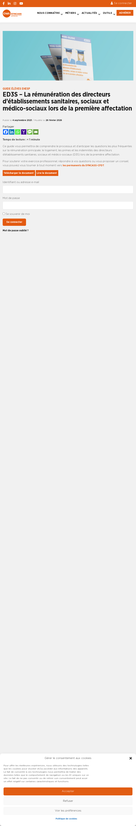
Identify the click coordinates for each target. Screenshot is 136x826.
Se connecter (123, 3)
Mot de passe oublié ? (16, 230)
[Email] (35, 132)
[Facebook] (5, 132)
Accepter (68, 791)
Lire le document (47, 173)
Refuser (68, 801)
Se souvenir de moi (18, 214)
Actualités (89, 13)
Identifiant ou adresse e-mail (21, 182)
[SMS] (29, 132)
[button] (130, 758)
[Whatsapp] (17, 132)
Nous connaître (48, 13)
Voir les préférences (68, 810)
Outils (107, 13)
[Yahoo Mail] (23, 132)
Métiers (70, 13)
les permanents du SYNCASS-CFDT (83, 165)
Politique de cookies (66, 819)
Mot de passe (11, 198)
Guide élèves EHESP (16, 88)
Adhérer (125, 12)
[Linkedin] (11, 132)
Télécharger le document (19, 173)
